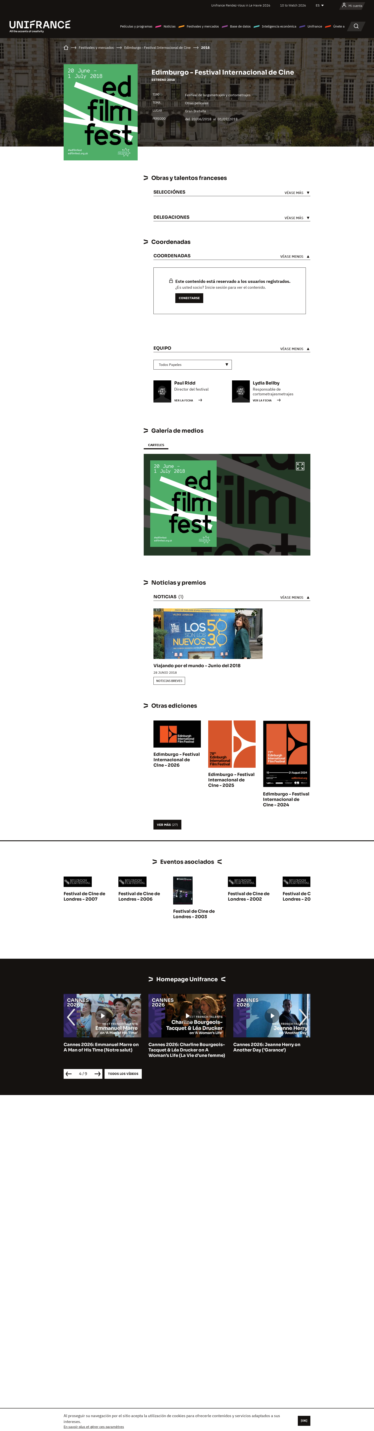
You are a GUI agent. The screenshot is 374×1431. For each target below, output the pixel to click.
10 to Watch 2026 (293, 5)
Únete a (339, 26)
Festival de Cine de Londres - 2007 (84, 896)
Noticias (170, 26)
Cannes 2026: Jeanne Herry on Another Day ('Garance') (182, 1047)
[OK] (304, 1421)
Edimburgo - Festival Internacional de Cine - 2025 (231, 780)
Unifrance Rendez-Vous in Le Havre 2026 (240, 5)
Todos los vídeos (123, 1074)
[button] (300, 467)
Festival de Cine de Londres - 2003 (194, 914)
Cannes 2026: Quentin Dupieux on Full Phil (271, 1047)
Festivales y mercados (203, 26)
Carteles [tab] (156, 445)
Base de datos (240, 26)
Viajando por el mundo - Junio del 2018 (196, 665)
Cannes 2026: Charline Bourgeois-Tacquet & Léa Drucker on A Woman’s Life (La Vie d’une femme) (102, 1050)
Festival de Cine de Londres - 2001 (303, 896)
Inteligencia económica (279, 26)
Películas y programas (136, 26)
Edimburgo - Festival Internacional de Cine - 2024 (286, 799)
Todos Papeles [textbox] (170, 364)
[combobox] (192, 365)
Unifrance (315, 26)
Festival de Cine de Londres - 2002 (248, 896)
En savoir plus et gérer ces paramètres (94, 1426)
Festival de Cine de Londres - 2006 (139, 896)
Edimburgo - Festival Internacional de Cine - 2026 (176, 760)
